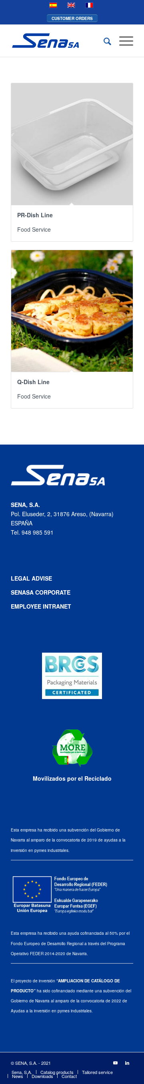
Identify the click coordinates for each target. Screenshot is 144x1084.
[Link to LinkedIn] (127, 1062)
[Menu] (122, 41)
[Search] (103, 41)
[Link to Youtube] (115, 1062)
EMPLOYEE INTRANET (41, 606)
